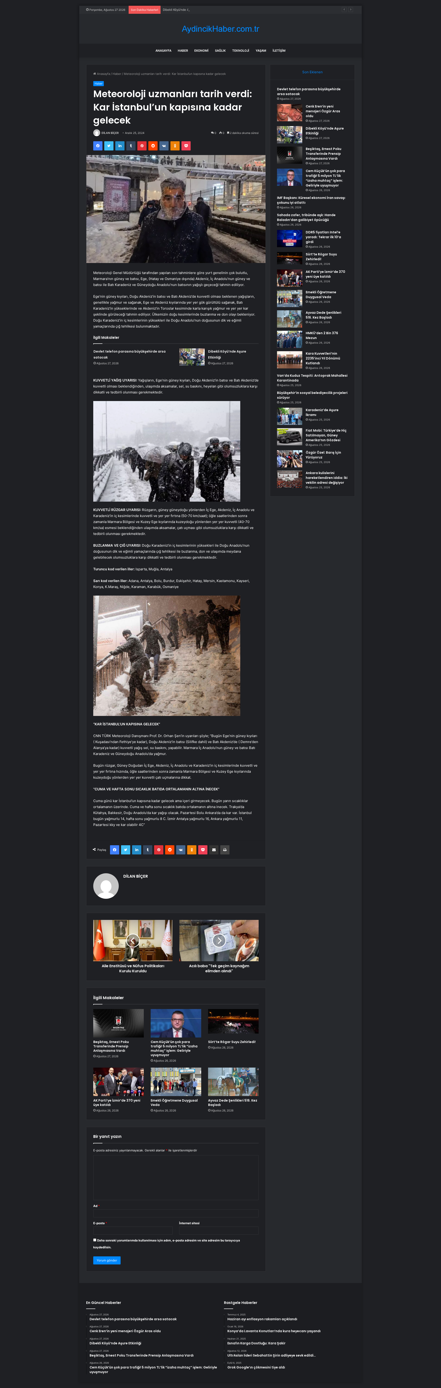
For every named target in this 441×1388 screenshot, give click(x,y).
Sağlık (220, 50)
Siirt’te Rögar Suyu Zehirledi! (232, 1042)
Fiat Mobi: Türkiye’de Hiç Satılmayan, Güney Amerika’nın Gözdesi (326, 435)
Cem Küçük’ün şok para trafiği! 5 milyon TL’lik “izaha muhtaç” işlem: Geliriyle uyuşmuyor (174, 1048)
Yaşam (261, 50)
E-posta (100, 1223)
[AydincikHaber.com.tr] (220, 28)
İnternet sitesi (189, 1223)
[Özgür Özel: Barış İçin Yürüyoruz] (289, 458)
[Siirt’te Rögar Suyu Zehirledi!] (233, 1023)
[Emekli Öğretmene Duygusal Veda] (176, 1082)
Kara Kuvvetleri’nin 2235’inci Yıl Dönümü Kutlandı (323, 358)
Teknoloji (240, 50)
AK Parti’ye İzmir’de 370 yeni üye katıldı (116, 1102)
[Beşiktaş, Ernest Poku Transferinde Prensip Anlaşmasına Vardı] (118, 1023)
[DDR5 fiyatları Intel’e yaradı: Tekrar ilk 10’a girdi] (289, 238)
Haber (183, 50)
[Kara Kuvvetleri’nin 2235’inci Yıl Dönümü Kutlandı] (289, 359)
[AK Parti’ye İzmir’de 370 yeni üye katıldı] (118, 1082)
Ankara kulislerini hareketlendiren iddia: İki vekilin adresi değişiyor (327, 478)
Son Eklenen (312, 72)
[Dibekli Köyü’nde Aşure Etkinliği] (192, 357)
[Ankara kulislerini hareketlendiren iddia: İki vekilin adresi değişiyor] (289, 479)
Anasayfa (163, 50)
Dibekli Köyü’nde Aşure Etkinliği (185, 9)
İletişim (279, 50)
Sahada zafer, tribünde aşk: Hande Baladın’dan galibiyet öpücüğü (306, 217)
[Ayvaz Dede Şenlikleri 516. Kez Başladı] (233, 1082)
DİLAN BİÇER (110, 133)
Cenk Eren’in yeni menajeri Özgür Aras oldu (323, 111)
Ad (96, 1206)
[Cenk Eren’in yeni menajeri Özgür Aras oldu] (289, 112)
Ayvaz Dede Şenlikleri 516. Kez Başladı (232, 1102)
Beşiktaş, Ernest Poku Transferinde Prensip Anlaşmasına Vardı (111, 1046)
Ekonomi (201, 50)
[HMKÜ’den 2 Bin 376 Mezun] (289, 339)
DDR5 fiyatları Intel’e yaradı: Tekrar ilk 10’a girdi (323, 237)
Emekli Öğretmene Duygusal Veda (174, 1102)
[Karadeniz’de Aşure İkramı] (289, 416)
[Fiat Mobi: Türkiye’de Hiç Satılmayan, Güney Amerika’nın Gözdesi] (289, 436)
